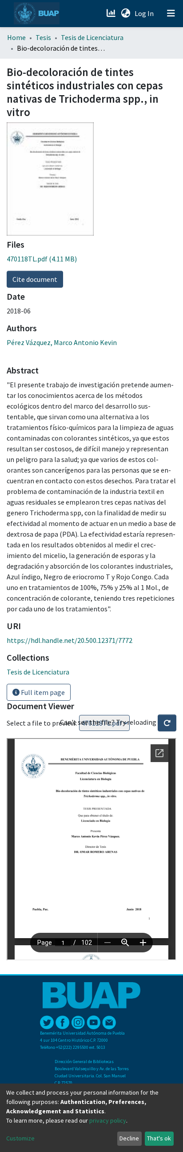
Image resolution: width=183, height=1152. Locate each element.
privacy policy (107, 1120)
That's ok (159, 1138)
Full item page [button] (42, 692)
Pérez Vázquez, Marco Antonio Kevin (62, 342)
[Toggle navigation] (171, 13)
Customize (20, 1138)
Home (16, 37)
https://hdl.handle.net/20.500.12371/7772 (69, 640)
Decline (129, 1138)
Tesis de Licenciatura (92, 37)
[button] (125, 13)
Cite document (34, 279)
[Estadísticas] (111, 13)
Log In (145, 13)
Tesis (43, 37)
